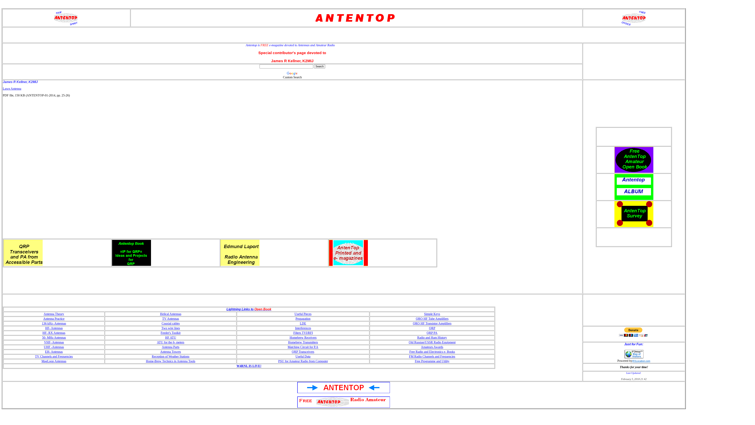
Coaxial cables (171, 323)
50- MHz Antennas (54, 337)
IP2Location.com (641, 361)
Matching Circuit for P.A (303, 347)
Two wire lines (170, 328)
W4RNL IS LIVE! (249, 366)
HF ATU (170, 337)
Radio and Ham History (432, 337)
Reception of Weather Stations (170, 356)
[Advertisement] (121, 170)
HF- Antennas (54, 328)
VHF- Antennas (54, 342)
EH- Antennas (54, 351)
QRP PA (432, 332)
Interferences (303, 328)
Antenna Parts (170, 347)
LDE (303, 323)
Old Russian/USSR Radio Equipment (432, 342)
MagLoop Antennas (53, 361)
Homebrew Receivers (303, 337)
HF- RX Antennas (53, 332)
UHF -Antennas (54, 347)
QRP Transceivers (303, 351)
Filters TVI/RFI (303, 332)
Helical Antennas (170, 314)
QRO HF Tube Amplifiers (432, 318)
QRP (432, 328)
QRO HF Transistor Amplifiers (432, 323)
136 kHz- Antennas (54, 323)
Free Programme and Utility (432, 361)
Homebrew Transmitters (303, 342)
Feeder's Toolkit (170, 332)
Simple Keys (432, 314)
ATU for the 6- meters (170, 342)
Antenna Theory (54, 314)
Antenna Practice (53, 318)
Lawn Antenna (12, 88)
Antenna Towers (170, 351)
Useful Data (303, 356)
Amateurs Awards (432, 347)
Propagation (303, 318)
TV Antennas (170, 318)
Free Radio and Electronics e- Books (432, 351)
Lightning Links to (240, 309)
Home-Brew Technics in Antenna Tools (170, 361)
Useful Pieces (303, 314)
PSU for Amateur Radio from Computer (303, 361)
